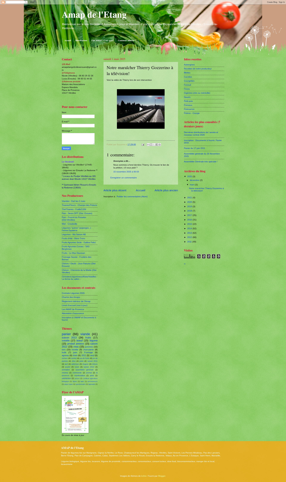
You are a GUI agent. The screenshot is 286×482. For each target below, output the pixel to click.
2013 (190, 233)
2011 (83, 355)
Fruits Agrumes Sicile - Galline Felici (79, 242)
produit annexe (75, 343)
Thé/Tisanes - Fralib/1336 (74, 209)
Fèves (187, 89)
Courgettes (189, 81)
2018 (190, 211)
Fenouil (187, 85)
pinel (92, 376)
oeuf (92, 355)
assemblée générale (85, 370)
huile (64, 352)
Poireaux (188, 105)
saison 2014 (89, 367)
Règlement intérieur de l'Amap (76, 301)
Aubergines (189, 65)
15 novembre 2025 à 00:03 (126, 172)
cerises (65, 358)
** (184, 264)
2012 (190, 237)
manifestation (79, 376)
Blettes (187, 73)
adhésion (75, 364)
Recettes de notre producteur (198, 69)
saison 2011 (92, 361)
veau (76, 346)
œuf (66, 364)
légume (94, 340)
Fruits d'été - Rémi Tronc (73, 238)
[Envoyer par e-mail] (148, 144)
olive (74, 361)
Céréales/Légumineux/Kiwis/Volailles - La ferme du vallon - (79, 278)
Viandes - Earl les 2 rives (73, 201)
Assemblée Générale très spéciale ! (200, 162)
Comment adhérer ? (127, 40)
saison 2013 (69, 337)
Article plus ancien (166, 190)
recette (75, 350)
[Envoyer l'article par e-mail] (143, 144)
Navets (187, 97)
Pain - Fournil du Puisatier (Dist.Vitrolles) (74, 218)
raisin (77, 367)
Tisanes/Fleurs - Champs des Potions (79, 205)
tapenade (91, 384)
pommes (89, 347)
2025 (190, 176)
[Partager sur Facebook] (156, 144)
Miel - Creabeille (69, 224)
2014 (190, 228)
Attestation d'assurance (73, 313)
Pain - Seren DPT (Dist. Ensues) (77, 213)
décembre (195, 180)
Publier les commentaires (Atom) (132, 196)
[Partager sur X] (153, 144)
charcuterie (88, 350)
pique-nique (68, 384)
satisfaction (66, 378)
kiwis (75, 355)
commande (77, 373)
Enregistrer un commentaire (123, 178)
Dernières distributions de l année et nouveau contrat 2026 (201, 133)
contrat (73, 358)
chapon (85, 364)
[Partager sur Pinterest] (159, 144)
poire (81, 361)
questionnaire (80, 384)
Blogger (161, 476)
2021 (190, 197)
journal (89, 373)
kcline (144, 476)
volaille (66, 340)
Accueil (67, 40)
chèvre (95, 364)
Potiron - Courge (192, 113)
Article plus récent (115, 190)
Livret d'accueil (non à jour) (74, 305)
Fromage (88, 352)
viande (85, 334)
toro (64, 350)
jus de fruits (84, 358)
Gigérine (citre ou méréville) (197, 93)
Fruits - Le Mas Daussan (73, 253)
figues (75, 381)
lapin (82, 381)
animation (66, 370)
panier (66, 334)
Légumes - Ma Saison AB (74, 234)
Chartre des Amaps (71, 297)
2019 (190, 206)
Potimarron (189, 109)
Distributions (81, 40)
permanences (93, 381)
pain (75, 352)
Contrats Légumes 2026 (73, 293)
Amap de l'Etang (94, 14)
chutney (65, 373)
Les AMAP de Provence (73, 309)
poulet (67, 367)
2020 (190, 202)
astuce (77, 378)
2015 (190, 224)
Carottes (188, 77)
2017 (190, 215)
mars (192, 185)
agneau (65, 355)
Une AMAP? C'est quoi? (102, 40)
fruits (88, 337)
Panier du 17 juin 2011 (194, 148)
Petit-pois (188, 101)
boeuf (80, 340)
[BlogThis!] (151, 144)
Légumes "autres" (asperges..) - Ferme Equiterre (77, 229)
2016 (190, 220)
